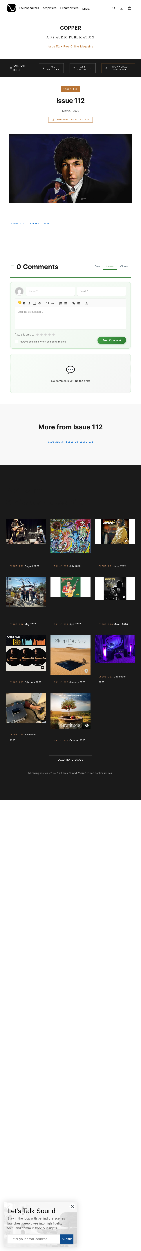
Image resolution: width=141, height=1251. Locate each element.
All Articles (53, 68)
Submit (67, 1239)
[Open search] (114, 8)
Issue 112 (17, 223)
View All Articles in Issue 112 (70, 442)
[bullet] (65, 303)
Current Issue (19, 67)
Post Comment (112, 340)
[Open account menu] (122, 8)
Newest (110, 266)
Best (97, 266)
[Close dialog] (72, 1206)
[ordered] (60, 303)
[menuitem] (86, 9)
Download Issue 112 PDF (72, 119)
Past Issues (82, 68)
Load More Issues (70, 759)
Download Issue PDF (120, 68)
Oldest (124, 266)
